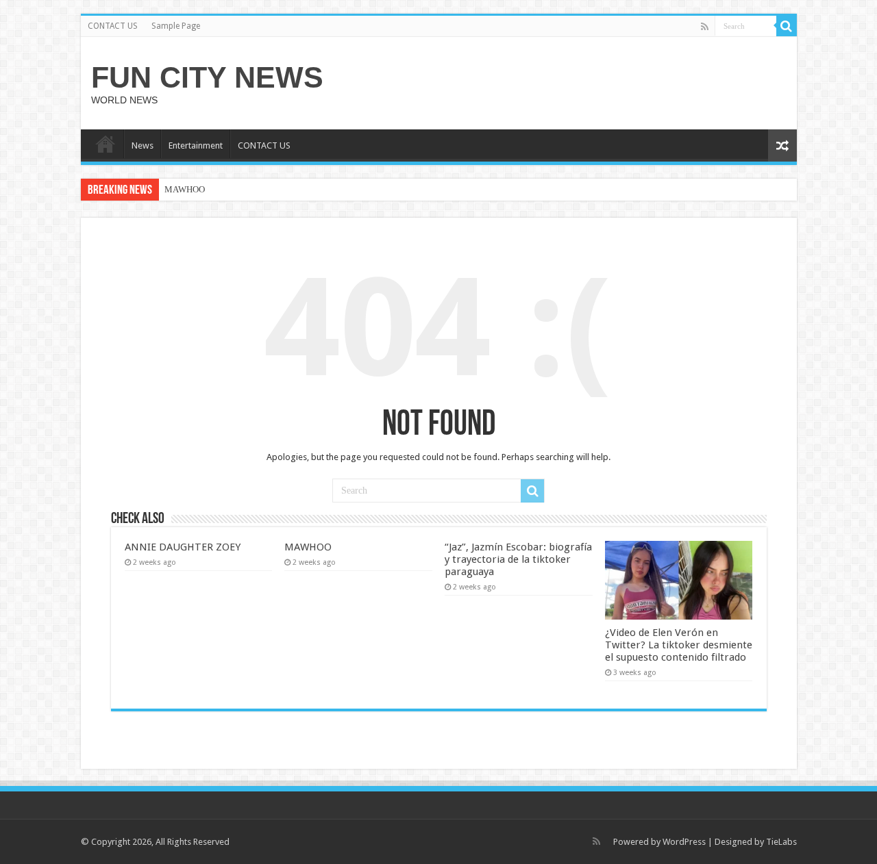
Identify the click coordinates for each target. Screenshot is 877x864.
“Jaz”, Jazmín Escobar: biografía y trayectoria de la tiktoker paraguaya (518, 559)
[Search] (786, 26)
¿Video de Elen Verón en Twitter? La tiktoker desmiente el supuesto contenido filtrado (678, 644)
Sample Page (175, 26)
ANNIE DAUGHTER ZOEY (182, 547)
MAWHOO (184, 189)
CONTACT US (113, 26)
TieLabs (781, 842)
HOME (105, 143)
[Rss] (705, 26)
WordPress (684, 842)
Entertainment (196, 145)
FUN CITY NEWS (207, 77)
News (142, 145)
